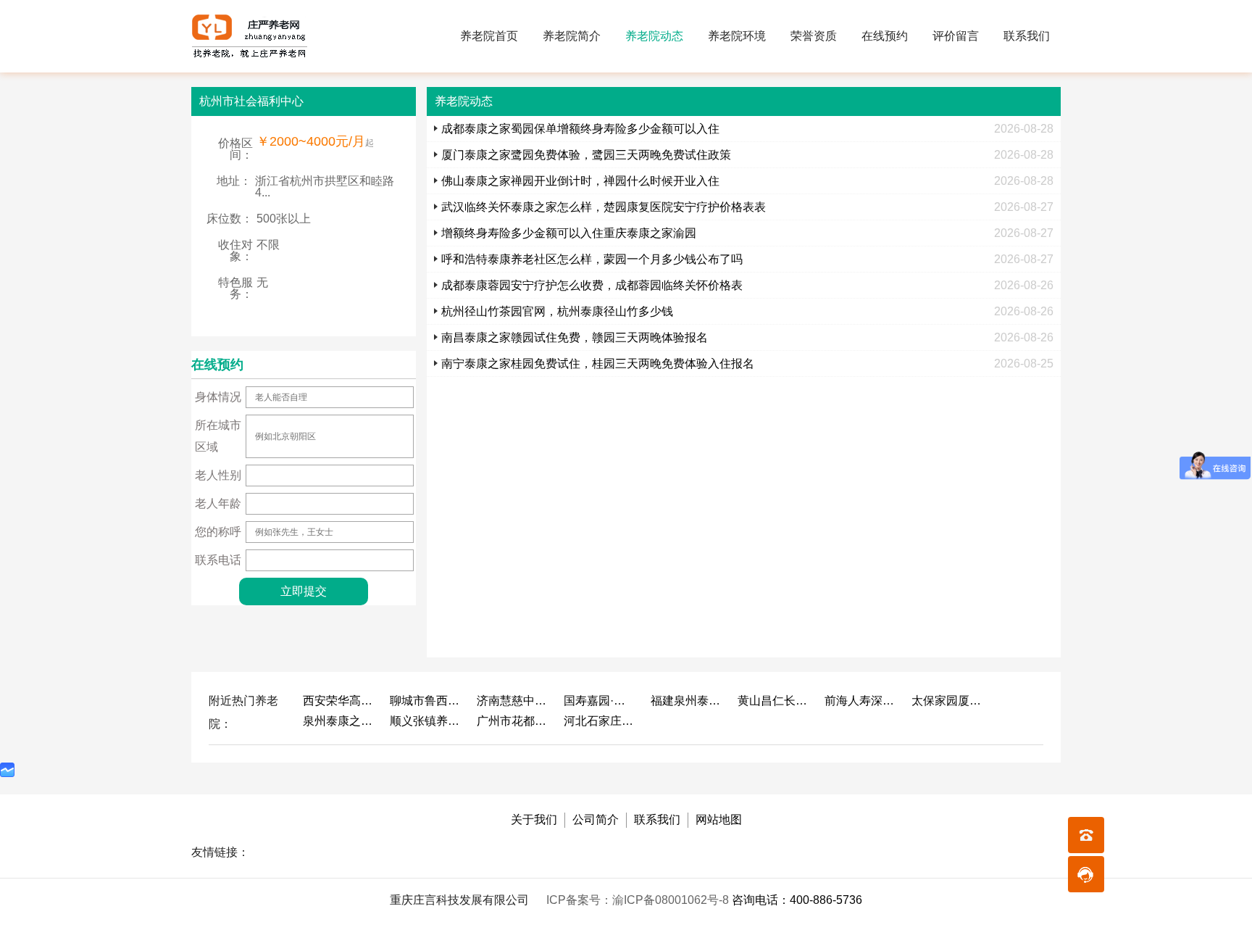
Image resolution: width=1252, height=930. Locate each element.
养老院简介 (572, 36)
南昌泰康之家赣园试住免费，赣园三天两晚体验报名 (574, 337)
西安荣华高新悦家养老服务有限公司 (339, 700)
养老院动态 (654, 36)
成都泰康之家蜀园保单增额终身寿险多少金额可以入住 (580, 129)
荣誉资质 (813, 36)
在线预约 (884, 36)
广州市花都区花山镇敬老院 (513, 721)
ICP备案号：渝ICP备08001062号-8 (639, 900)
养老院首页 (489, 36)
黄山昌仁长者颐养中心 (774, 700)
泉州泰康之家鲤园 (339, 721)
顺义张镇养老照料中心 (426, 721)
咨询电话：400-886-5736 (797, 900)
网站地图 (719, 819)
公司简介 (595, 819)
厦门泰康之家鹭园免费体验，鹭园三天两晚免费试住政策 (586, 155)
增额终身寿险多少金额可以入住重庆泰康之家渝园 (568, 233)
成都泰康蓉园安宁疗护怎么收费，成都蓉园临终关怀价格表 (592, 285)
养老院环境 (737, 36)
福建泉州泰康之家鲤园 (687, 700)
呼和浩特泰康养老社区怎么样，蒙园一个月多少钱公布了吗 (592, 259)
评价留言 (955, 36)
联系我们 (1026, 36)
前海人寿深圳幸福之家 (861, 700)
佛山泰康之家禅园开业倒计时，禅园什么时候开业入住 (580, 181)
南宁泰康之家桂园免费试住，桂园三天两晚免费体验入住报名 (597, 363)
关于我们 (534, 819)
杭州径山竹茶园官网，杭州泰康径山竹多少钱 (557, 311)
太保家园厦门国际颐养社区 (947, 700)
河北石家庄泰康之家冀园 (600, 721)
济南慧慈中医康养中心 (513, 700)
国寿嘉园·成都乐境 (600, 700)
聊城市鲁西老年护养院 (426, 700)
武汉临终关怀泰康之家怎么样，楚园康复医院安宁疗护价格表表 (603, 207)
